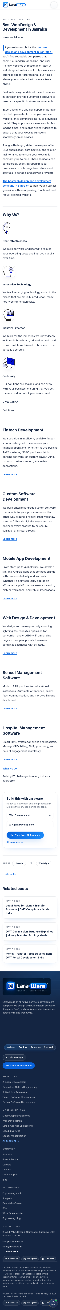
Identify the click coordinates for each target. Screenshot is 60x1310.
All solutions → (15, 842)
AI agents (7, 1198)
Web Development (12, 1120)
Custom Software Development (19, 1102)
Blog (5, 1179)
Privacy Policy (9, 1294)
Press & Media (10, 1159)
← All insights (9, 874)
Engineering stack (12, 1193)
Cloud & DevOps (11, 1131)
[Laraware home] (14, 5)
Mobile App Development (16, 1115)
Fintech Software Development (19, 1097)
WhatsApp (44, 863)
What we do (10, 768)
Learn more (10, 474)
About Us (7, 1154)
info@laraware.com (13, 1241)
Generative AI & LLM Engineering (20, 1087)
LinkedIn (19, 863)
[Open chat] (53, 1303)
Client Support (10, 1174)
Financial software (12, 1203)
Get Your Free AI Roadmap (25, 835)
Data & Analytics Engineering (18, 1125)
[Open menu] (53, 4)
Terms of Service (25, 1294)
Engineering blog (12, 1218)
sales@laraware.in (12, 1246)
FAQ (5, 1208)
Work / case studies (13, 1213)
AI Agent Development (14, 1082)
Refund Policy (41, 1294)
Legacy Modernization (14, 1135)
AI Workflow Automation (15, 1092)
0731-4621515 (11, 1251)
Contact (7, 1169)
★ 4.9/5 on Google (14, 1057)
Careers (7, 1164)
